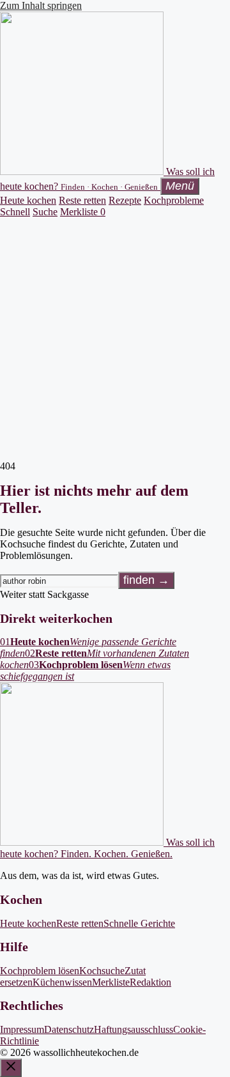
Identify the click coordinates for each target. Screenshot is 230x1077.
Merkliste (82, 211)
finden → (146, 580)
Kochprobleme (174, 200)
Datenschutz (69, 1029)
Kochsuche (102, 970)
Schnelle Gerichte (139, 923)
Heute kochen (28, 200)
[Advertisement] (115, 339)
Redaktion (150, 982)
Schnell (15, 211)
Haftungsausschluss (133, 1029)
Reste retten (82, 200)
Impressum (22, 1029)
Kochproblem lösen (39, 970)
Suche (45, 211)
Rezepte (125, 200)
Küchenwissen (62, 982)
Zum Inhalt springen (41, 5)
